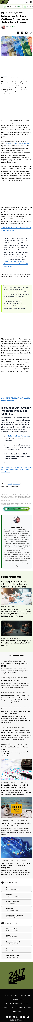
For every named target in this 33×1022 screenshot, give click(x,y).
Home (7, 995)
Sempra (8, 935)
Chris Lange (11, 26)
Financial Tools (17, 999)
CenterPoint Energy (13, 955)
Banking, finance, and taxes (14, 13)
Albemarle (9, 908)
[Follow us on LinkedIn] (14, 1017)
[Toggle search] (26, 1)
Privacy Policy (8, 1007)
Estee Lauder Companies (14, 915)
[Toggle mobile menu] (31, 2)
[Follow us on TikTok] (24, 1017)
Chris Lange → (16, 527)
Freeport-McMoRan (12, 901)
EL (6, 917)
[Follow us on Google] (31, 33)
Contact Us (25, 995)
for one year (17, 436)
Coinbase (9, 895)
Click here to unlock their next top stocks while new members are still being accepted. (15, 264)
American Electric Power (14, 949)
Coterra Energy (11, 928)
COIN (7, 896)
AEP (7, 950)
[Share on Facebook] (18, 33)
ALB (7, 910)
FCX (7, 903)
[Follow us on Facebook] (7, 1017)
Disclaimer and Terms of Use (17, 1003)
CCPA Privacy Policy (24, 1007)
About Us (14, 995)
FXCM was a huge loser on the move (17, 143)
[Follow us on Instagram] (21, 1017)
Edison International (13, 942)
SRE (7, 937)
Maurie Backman (6, 638)
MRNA (8, 889)
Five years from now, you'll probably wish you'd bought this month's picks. (16, 469)
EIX (7, 943)
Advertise (17, 1011)
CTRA (7, 930)
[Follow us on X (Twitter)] (10, 1017)
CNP (7, 957)
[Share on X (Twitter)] (22, 33)
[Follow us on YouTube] (17, 1017)
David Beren (4, 606)
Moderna (9, 888)
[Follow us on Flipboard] (26, 33)
